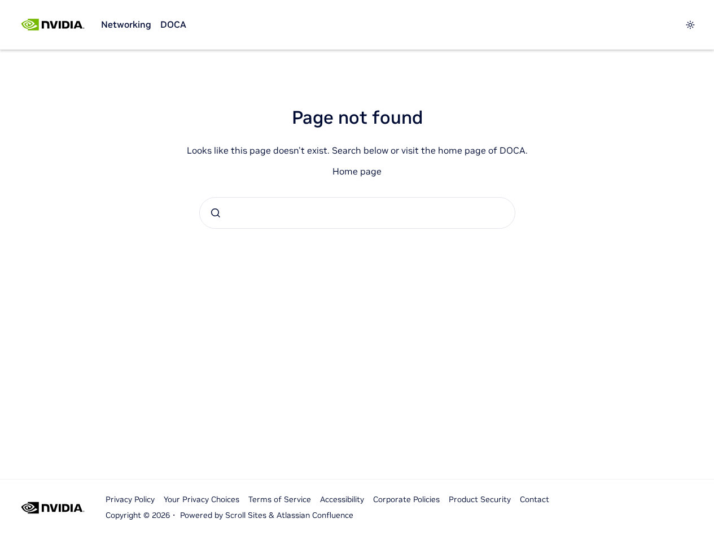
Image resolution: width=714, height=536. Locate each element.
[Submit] (216, 213)
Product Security (480, 499)
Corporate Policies (406, 499)
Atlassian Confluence (315, 515)
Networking (126, 24)
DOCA (173, 24)
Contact (534, 499)
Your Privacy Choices (201, 499)
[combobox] (357, 213)
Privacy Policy (130, 499)
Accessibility (342, 499)
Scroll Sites (245, 515)
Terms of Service (279, 499)
